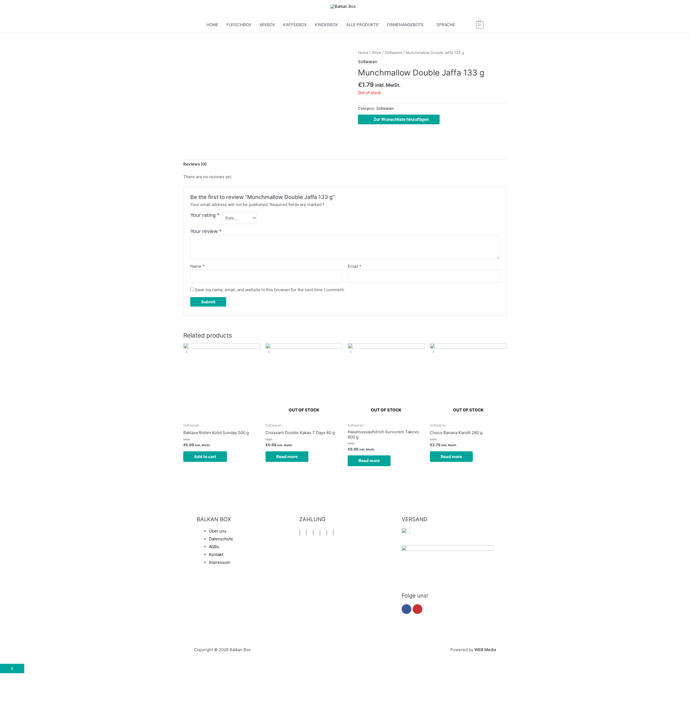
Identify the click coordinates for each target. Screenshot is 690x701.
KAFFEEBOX (295, 24)
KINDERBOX (326, 24)
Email (354, 266)
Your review (206, 231)
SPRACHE (445, 24)
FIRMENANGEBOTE (405, 24)
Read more (287, 456)
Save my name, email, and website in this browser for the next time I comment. (270, 289)
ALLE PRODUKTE (362, 24)
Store (376, 52)
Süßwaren (393, 52)
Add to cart (205, 456)
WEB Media (485, 649)
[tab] (195, 164)
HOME (212, 24)
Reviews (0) (195, 164)
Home (363, 52)
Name (197, 266)
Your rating (204, 215)
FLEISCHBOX (238, 24)
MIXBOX (267, 24)
